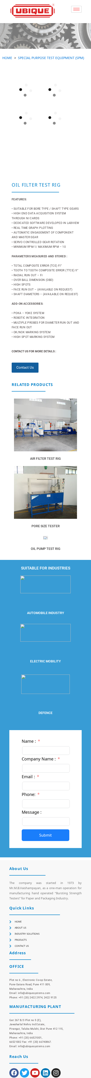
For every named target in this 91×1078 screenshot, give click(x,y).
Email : (28, 776)
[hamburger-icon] (76, 9)
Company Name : (39, 759)
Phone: (28, 794)
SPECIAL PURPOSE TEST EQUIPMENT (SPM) (51, 58)
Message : (32, 812)
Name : (29, 741)
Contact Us (25, 367)
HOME (7, 58)
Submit (45, 835)
